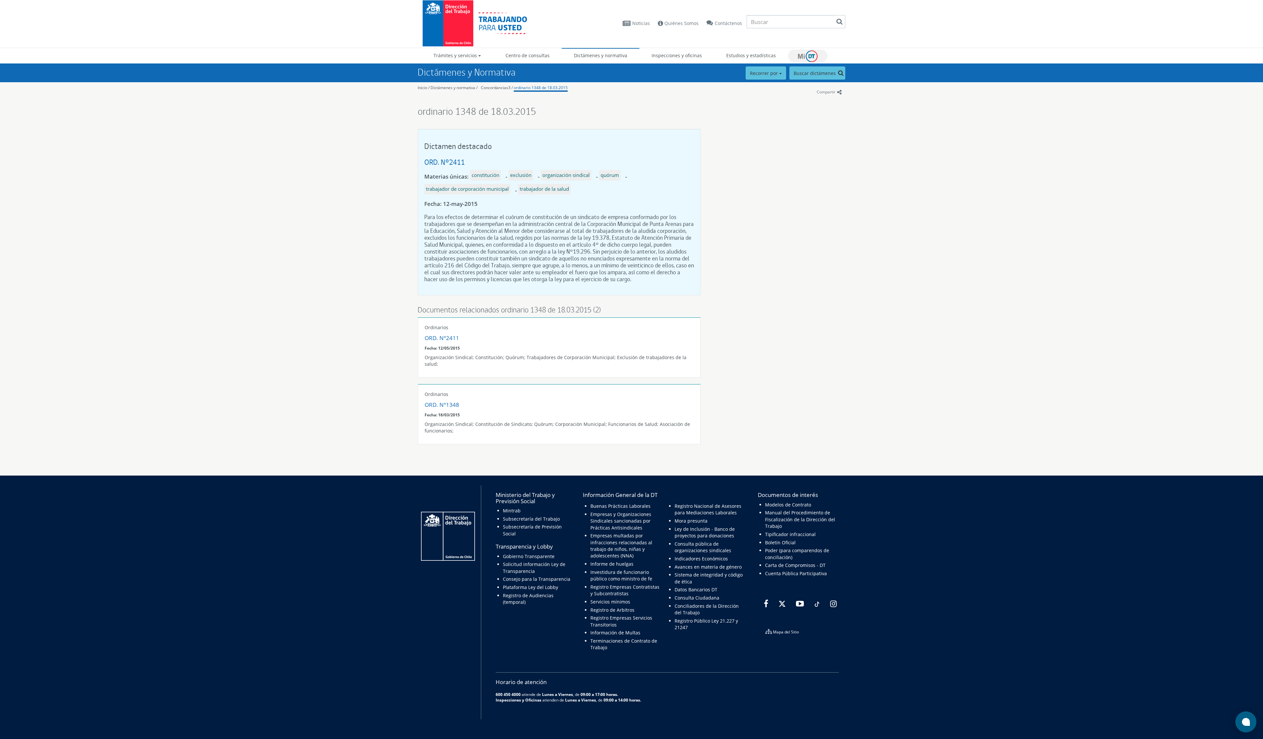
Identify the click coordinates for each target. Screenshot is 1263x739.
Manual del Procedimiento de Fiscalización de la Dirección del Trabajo (800, 519)
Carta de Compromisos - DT (795, 565)
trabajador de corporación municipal (467, 188)
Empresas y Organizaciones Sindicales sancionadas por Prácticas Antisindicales (620, 521)
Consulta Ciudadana (697, 598)
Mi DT (808, 56)
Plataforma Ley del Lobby (530, 587)
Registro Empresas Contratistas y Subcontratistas (624, 590)
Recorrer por (764, 73)
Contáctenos (728, 23)
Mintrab (512, 510)
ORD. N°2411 (444, 162)
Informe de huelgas (611, 564)
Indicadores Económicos (701, 558)
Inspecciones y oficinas (677, 55)
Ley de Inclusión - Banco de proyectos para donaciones (705, 532)
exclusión (521, 175)
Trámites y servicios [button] (455, 55)
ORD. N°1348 (442, 404)
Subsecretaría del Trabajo (531, 519)
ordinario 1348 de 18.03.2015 (541, 87)
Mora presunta (691, 521)
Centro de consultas (528, 55)
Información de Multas (615, 632)
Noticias (641, 23)
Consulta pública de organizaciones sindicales (703, 547)
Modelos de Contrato (788, 505)
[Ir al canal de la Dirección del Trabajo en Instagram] (833, 603)
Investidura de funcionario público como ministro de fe (621, 575)
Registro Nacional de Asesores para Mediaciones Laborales (708, 509)
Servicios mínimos (610, 602)
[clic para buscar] (839, 22)
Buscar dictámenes (815, 73)
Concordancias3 (495, 87)
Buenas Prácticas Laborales (620, 506)
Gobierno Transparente (529, 556)
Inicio (422, 87)
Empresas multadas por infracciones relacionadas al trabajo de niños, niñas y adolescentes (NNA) (621, 545)
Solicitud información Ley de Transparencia (534, 567)
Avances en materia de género (708, 567)
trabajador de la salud (544, 188)
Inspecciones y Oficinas (518, 699)
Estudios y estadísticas (751, 55)
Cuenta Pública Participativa (796, 573)
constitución (485, 175)
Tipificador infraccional (790, 534)
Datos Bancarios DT (696, 589)
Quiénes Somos (681, 23)
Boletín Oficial (780, 542)
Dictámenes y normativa (600, 55)
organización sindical (566, 175)
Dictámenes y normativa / (454, 87)
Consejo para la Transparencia (536, 579)
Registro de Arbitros (612, 610)
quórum (610, 175)
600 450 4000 (508, 694)
